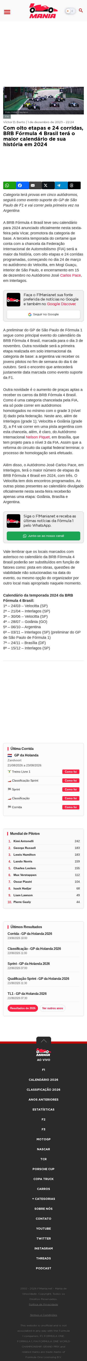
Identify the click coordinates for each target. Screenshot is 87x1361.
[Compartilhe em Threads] (74, 185)
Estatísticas (43, 1109)
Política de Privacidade (43, 1304)
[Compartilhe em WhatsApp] (9, 185)
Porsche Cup (43, 1169)
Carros (43, 1189)
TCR (43, 1159)
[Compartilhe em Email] (35, 185)
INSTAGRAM (43, 1248)
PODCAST (43, 1268)
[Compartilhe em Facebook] (22, 185)
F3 (43, 1129)
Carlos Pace (70, 275)
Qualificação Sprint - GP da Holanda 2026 (38, 978)
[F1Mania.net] (43, 10)
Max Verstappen (25, 875)
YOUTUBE (43, 1228)
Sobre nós (43, 1208)
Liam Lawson (23, 895)
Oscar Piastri (23, 881)
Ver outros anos (52, 1008)
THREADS (43, 1258)
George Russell (25, 848)
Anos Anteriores (43, 1099)
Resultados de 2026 (22, 1008)
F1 (43, 1070)
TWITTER (43, 1238)
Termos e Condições (43, 1315)
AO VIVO (43, 1060)
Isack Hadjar (22, 888)
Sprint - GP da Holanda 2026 (29, 963)
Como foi (71, 771)
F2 (43, 1119)
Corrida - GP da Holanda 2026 (30, 933)
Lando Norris (23, 861)
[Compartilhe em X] (48, 185)
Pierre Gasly (22, 902)
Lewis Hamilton (25, 854)
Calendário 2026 (43, 1079)
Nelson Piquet (38, 437)
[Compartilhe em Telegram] (61, 185)
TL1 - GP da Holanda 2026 (27, 993)
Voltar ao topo (43, 1042)
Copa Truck (43, 1179)
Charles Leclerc (25, 868)
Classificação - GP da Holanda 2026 (34, 948)
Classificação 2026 (43, 1089)
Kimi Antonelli (24, 841)
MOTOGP (44, 1139)
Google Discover (61, 304)
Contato (43, 1218)
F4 (7, 116)
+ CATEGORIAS (43, 1199)
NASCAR (43, 1149)
